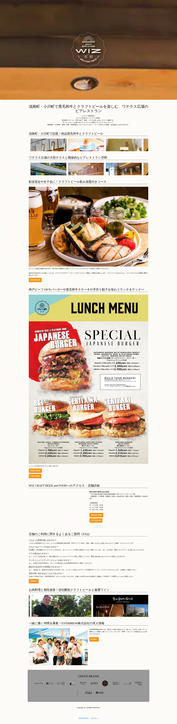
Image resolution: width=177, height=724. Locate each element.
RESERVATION (88, 718)
